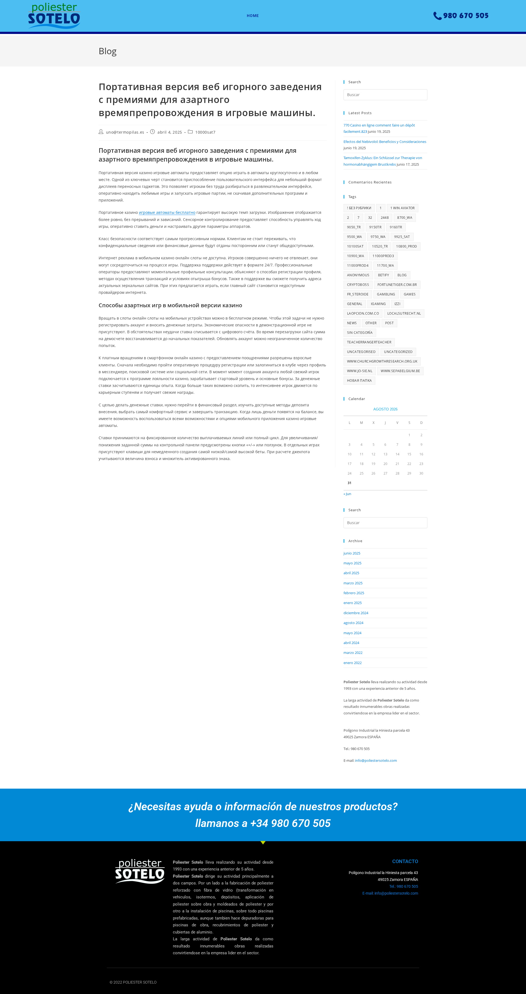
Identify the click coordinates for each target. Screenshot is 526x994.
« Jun (347, 493)
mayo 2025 (352, 563)
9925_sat (402, 236)
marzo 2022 (353, 652)
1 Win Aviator (402, 208)
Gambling (386, 294)
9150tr (375, 227)
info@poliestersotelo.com (376, 760)
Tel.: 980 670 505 (403, 886)
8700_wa (404, 217)
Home (253, 15)
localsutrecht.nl (404, 313)
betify (383, 275)
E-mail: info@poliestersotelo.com (390, 893)
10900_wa (355, 256)
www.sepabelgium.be (400, 371)
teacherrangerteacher (369, 342)
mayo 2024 (352, 632)
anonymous (358, 275)
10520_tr (380, 246)
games (410, 294)
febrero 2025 (354, 592)
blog (402, 275)
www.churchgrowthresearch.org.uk (382, 361)
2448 (385, 217)
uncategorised (361, 351)
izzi (398, 303)
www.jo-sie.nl (359, 371)
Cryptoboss (358, 284)
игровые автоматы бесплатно (167, 212)
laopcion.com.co (363, 313)
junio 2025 (352, 553)
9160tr (396, 227)
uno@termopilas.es (125, 132)
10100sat (355, 246)
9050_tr (354, 227)
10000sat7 (205, 132)
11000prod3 (383, 256)
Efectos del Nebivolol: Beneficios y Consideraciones (385, 141)
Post (389, 323)
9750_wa (378, 236)
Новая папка (359, 380)
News (352, 323)
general (354, 303)
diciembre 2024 (356, 612)
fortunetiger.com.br (397, 284)
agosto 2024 (353, 622)
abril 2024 (351, 642)
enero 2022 (353, 662)
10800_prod (406, 246)
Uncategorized (398, 351)
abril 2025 (351, 572)
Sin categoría (360, 332)
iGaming (378, 303)
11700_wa (385, 265)
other (371, 323)
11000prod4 (357, 265)
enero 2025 (353, 602)
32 (370, 217)
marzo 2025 (353, 583)
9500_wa (354, 236)
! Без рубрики (359, 208)
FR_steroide (357, 294)
